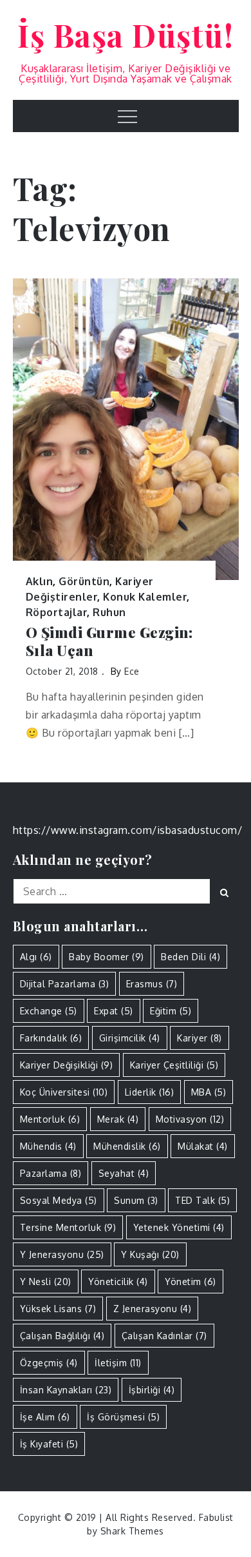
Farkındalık (51, 1037)
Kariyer (199, 1037)
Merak (118, 1119)
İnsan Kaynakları (66, 1389)
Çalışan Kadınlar (164, 1335)
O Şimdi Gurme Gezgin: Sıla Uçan (109, 641)
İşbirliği (152, 1389)
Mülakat (203, 1146)
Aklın (39, 581)
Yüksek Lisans (58, 1308)
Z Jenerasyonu (152, 1308)
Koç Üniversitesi (64, 1092)
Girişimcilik (129, 1037)
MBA (209, 1092)
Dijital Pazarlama (64, 983)
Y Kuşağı (150, 1254)
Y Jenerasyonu (62, 1254)
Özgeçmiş (49, 1362)
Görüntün (84, 581)
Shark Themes (132, 1530)
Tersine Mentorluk (68, 1227)
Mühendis (48, 1146)
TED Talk (202, 1200)
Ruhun (109, 612)
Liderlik (149, 1092)
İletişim (118, 1362)
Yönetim (190, 1281)
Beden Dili (190, 956)
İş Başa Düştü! (125, 34)
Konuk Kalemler (145, 596)
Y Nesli (45, 1281)
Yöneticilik (118, 1281)
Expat (113, 1010)
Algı (36, 956)
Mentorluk (50, 1119)
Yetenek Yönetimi (179, 1227)
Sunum (136, 1200)
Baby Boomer (106, 956)
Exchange (48, 1010)
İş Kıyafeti (49, 1443)
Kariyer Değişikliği (66, 1064)
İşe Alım (45, 1416)
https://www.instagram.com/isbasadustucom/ (128, 830)
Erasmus (152, 983)
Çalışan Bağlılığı (62, 1335)
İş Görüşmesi (123, 1416)
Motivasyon (190, 1119)
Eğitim (170, 1010)
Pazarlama (51, 1173)
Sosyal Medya (58, 1200)
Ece (132, 671)
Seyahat (123, 1173)
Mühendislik (127, 1146)
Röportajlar (57, 612)
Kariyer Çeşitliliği (174, 1064)
